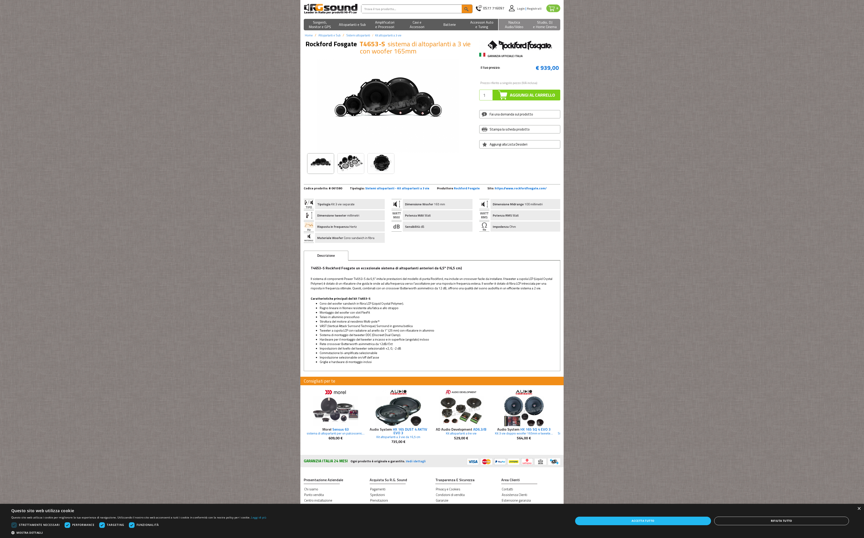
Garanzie (442, 500)
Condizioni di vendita (450, 494)
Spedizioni (377, 494)
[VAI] (466, 9)
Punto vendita (314, 494)
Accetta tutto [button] (643, 521)
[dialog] (432, 521)
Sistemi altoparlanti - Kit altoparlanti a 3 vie (397, 188)
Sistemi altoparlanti (358, 35)
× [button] (859, 508)
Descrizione (326, 255)
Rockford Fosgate (467, 188)
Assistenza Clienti (514, 494)
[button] (320, 24)
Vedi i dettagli (415, 461)
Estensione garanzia (516, 500)
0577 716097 (493, 8)
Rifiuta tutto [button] (781, 521)
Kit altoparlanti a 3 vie (388, 35)
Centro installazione (318, 500)
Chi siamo (311, 489)
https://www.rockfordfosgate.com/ (521, 188)
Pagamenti (377, 489)
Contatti (507, 489)
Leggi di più (258, 517)
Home (309, 35)
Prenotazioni (379, 500)
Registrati (534, 8)
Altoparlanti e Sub (329, 35)
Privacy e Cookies (448, 489)
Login (521, 8)
